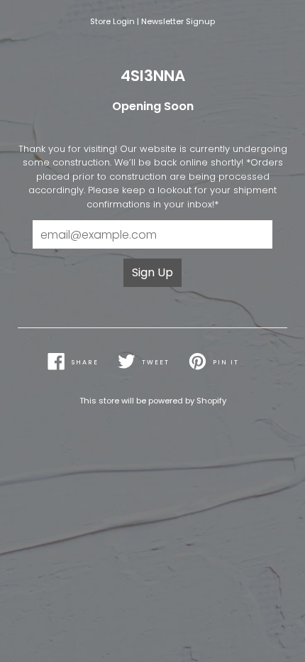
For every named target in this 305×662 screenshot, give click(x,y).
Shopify (211, 400)
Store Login (112, 21)
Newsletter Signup (178, 21)
